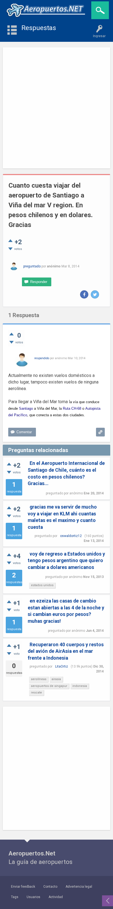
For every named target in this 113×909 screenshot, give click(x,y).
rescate (36, 692)
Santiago (26, 408)
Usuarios (33, 897)
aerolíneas (38, 679)
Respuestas (38, 28)
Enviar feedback (23, 887)
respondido (41, 358)
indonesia (79, 686)
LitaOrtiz (61, 666)
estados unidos (42, 585)
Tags (14, 897)
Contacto (50, 887)
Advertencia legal (79, 887)
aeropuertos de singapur (49, 686)
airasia (56, 679)
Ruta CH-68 (72, 408)
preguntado (32, 266)
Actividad (56, 897)
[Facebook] (84, 294)
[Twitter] (95, 294)
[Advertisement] (56, 108)
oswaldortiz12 (71, 536)
